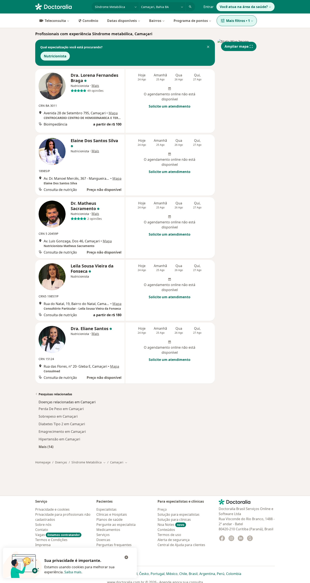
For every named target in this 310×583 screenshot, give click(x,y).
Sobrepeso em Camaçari (58, 416)
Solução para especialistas (178, 514)
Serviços (103, 534)
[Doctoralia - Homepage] (61, 6)
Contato (41, 529)
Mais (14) (46, 446)
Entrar (209, 6)
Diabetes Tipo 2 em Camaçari (62, 424)
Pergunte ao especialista (116, 524)
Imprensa (43, 545)
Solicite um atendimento (169, 106)
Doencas (103, 539)
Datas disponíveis (122, 20)
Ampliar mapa (237, 46)
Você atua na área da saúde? (244, 6)
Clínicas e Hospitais (111, 514)
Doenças (61, 462)
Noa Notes (171, 524)
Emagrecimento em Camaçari (62, 431)
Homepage (43, 462)
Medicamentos (108, 529)
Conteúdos (166, 529)
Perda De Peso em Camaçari (61, 408)
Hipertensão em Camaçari (59, 439)
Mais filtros (238, 20)
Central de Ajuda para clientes (181, 545)
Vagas (57, 534)
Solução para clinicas (174, 519)
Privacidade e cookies (52, 509)
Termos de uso (169, 534)
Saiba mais (72, 572)
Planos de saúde (109, 519)
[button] (208, 47)
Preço (162, 509)
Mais (95, 85)
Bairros (155, 20)
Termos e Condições (51, 539)
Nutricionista (55, 56)
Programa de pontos (191, 20)
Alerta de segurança (174, 539)
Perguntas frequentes (114, 545)
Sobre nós (43, 524)
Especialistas (106, 509)
